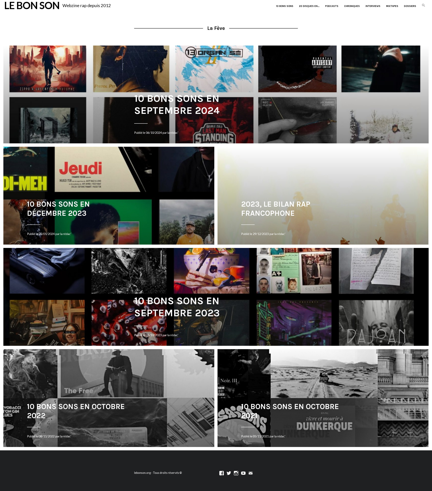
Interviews (373, 6)
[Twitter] (228, 472)
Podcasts (331, 6)
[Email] (250, 472)
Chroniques (352, 6)
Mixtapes (392, 6)
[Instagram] (236, 472)
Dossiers (410, 6)
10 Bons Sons (284, 6)
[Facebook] (221, 472)
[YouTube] (243, 472)
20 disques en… (309, 6)
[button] (423, 5)
